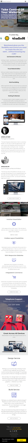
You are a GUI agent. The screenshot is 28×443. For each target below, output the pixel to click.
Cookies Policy (14, 437)
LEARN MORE (14, 308)
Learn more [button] (4, 441)
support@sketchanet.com (15, 426)
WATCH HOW (14, 234)
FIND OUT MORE (14, 385)
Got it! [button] (21, 440)
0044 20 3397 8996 (17, 429)
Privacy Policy (14, 435)
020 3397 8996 (14, 305)
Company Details (14, 433)
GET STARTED (7, 22)
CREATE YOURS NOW (13, 208)
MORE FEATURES (14, 292)
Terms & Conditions (14, 434)
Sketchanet (4, 26)
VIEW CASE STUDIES (14, 198)
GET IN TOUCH (14, 418)
